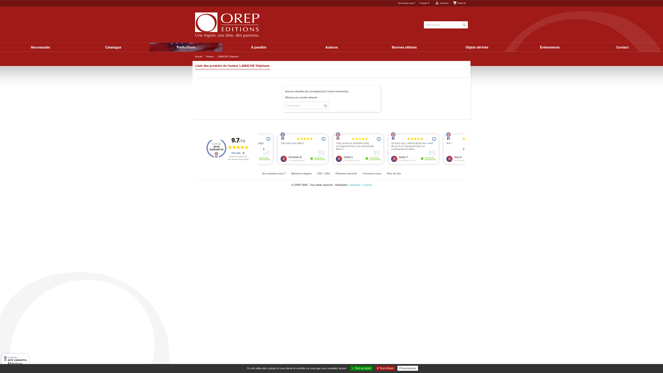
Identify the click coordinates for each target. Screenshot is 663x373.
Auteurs (331, 47)
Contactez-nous (372, 173)
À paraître (258, 47)
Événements (550, 47)
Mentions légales (301, 173)
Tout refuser (386, 368)
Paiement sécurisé (346, 173)
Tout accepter (362, 368)
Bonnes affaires (404, 47)
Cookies (367, 184)
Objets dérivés (476, 47)
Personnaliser (407, 368)
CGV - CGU (323, 173)
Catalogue (113, 47)
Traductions (185, 47)
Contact (622, 47)
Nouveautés (40, 47)
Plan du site (394, 173)
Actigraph (355, 184)
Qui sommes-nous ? (406, 3)
